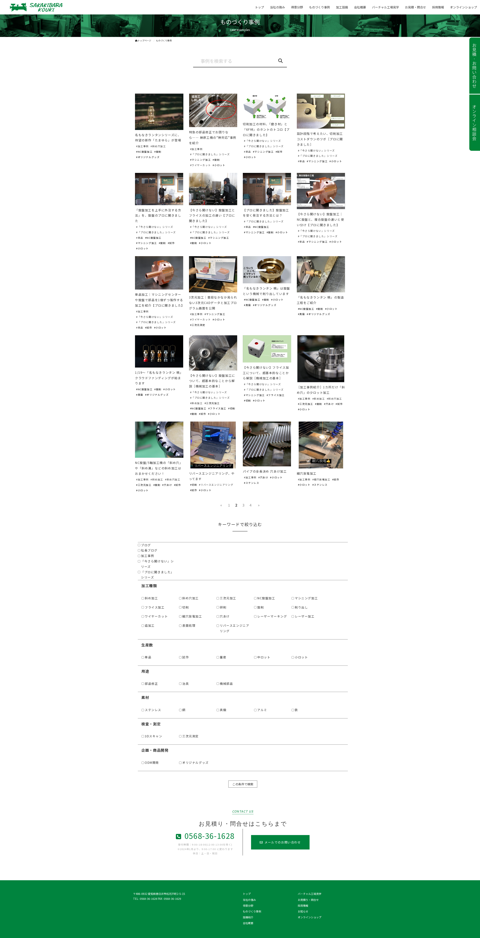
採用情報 (438, 7)
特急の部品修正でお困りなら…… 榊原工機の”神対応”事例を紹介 (213, 137)
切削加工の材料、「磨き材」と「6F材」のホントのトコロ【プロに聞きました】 (266, 129)
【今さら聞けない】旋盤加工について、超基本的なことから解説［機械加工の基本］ (212, 381)
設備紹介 (248, 917)
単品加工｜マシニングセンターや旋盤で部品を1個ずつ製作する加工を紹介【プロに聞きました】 (159, 300)
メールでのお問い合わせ (283, 842)
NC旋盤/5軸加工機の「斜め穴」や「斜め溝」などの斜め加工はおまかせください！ (159, 468)
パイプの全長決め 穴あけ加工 (265, 471)
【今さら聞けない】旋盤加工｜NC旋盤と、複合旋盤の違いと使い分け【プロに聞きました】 (320, 219)
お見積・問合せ (415, 7)
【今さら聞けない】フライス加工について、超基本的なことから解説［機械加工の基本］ (266, 372)
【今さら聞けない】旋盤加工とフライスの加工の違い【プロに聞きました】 (212, 215)
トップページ (144, 40)
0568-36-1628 (209, 835)
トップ (259, 7)
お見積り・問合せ (308, 900)
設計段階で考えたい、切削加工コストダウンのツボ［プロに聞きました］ (320, 139)
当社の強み (277, 7)
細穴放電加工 (307, 473)
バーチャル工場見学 (385, 7)
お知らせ (303, 911)
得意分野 (297, 7)
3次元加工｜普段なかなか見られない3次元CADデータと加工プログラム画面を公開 (213, 302)
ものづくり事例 (319, 7)
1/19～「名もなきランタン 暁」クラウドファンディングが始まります (159, 378)
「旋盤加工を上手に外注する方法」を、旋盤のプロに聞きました (158, 215)
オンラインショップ (463, 7)
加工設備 (342, 7)
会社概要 (360, 7)
